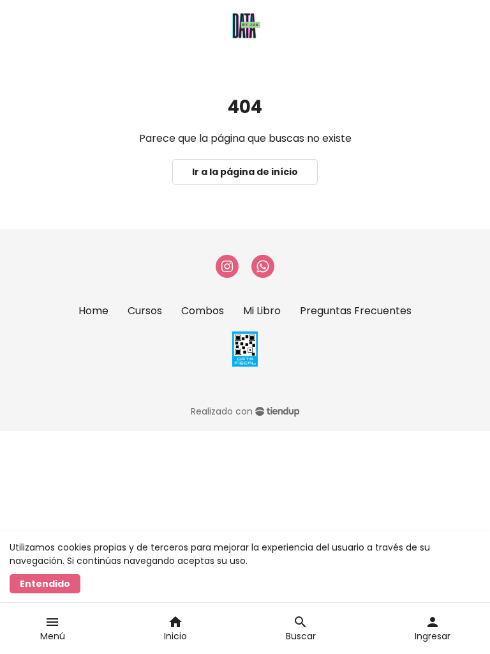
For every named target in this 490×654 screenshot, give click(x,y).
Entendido (45, 583)
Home (93, 310)
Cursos (145, 310)
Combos (202, 310)
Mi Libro (262, 310)
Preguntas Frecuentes (356, 310)
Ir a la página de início (245, 171)
